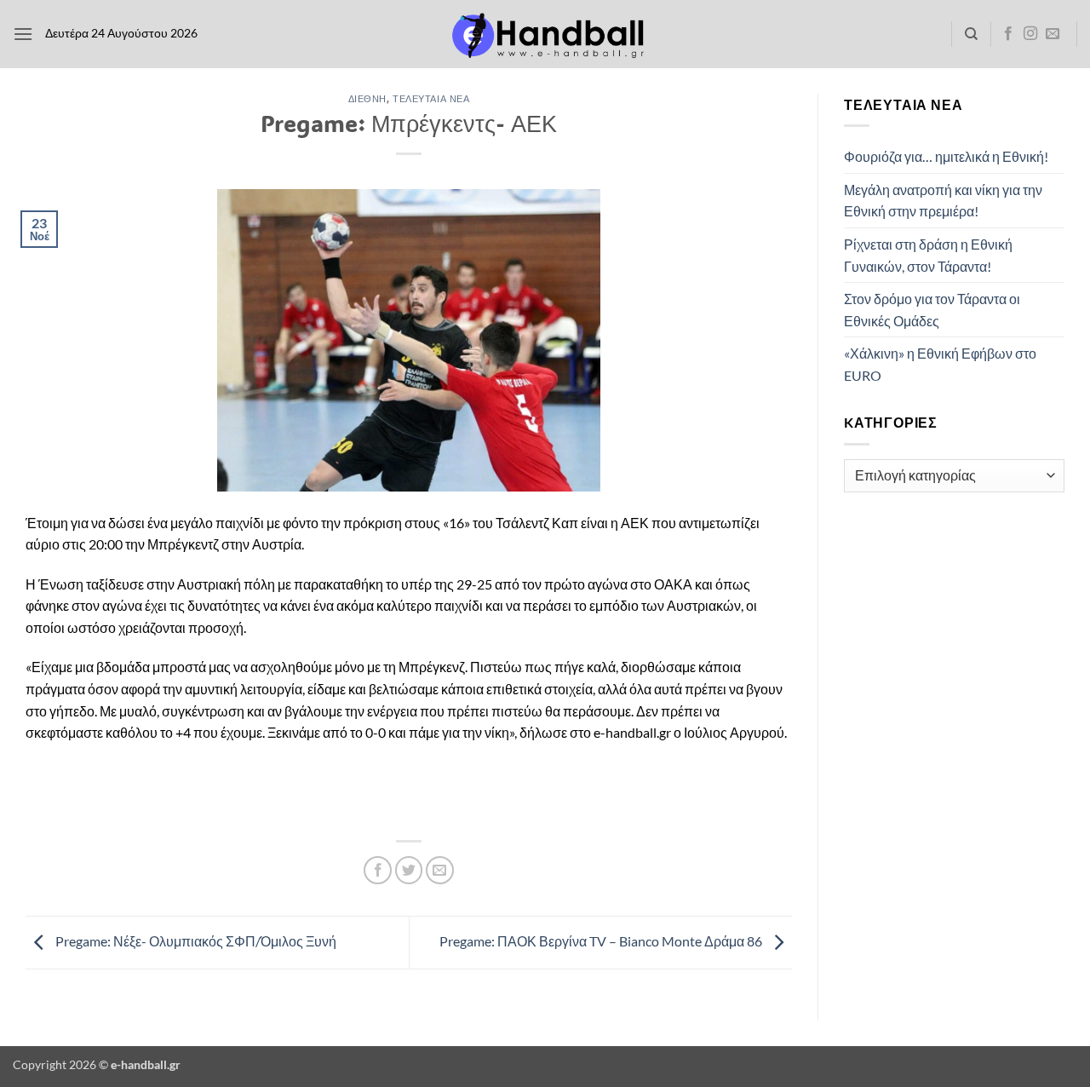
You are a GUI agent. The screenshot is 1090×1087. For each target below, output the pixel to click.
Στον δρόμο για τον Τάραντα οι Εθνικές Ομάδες (932, 309)
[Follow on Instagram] (1030, 34)
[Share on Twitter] (409, 870)
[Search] (971, 34)
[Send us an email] (1052, 34)
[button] (23, 34)
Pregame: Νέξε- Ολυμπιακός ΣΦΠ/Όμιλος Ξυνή (194, 941)
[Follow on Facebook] (1008, 34)
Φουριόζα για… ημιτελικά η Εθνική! (946, 156)
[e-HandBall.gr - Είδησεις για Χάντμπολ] (545, 34)
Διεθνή (367, 98)
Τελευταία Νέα (431, 98)
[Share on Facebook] (378, 870)
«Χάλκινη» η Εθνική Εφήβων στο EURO (940, 364)
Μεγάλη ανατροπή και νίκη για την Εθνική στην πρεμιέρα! (943, 200)
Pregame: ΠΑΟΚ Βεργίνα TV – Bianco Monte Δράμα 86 (602, 941)
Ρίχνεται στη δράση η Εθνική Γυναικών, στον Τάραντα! (928, 255)
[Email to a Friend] (440, 870)
